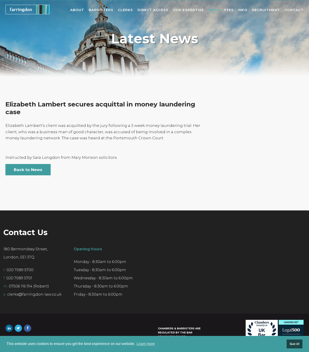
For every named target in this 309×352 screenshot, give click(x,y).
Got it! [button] (294, 344)
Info (242, 10)
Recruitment (266, 10)
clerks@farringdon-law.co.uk (34, 294)
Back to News (28, 169)
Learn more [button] (146, 344)
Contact (294, 10)
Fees (229, 10)
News (214, 10)
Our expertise (188, 10)
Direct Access (153, 10)
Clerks (125, 10)
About (77, 10)
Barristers (101, 10)
